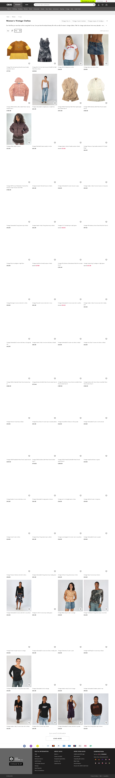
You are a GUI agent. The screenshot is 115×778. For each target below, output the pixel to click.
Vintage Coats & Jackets (79, 21)
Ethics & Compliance (39, 770)
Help (36, 754)
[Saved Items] (103, 4)
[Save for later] (29, 63)
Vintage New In (66, 21)
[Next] (107, 21)
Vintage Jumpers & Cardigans (96, 21)
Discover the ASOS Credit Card (81, 765)
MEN (26, 4)
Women (14, 16)
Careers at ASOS (58, 756)
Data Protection (38, 768)
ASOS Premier (38, 761)
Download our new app (88, 1)
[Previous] (59, 21)
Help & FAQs (100, 1)
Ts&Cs (101, 776)
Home (8, 16)
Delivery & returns (39, 758)
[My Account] (99, 4)
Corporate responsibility (59, 758)
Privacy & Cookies (94, 776)
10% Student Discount (40, 763)
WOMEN (17, 4)
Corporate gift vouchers (79, 758)
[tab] (9, 9)
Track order (37, 756)
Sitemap (36, 765)
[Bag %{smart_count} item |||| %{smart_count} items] (106, 4)
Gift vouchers (77, 756)
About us (56, 754)
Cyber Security (57, 763)
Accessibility (106, 776)
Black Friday (76, 761)
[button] (95, 759)
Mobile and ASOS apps (79, 754)
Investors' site (57, 761)
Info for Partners (77, 763)
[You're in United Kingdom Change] (106, 1)
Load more (57, 738)
